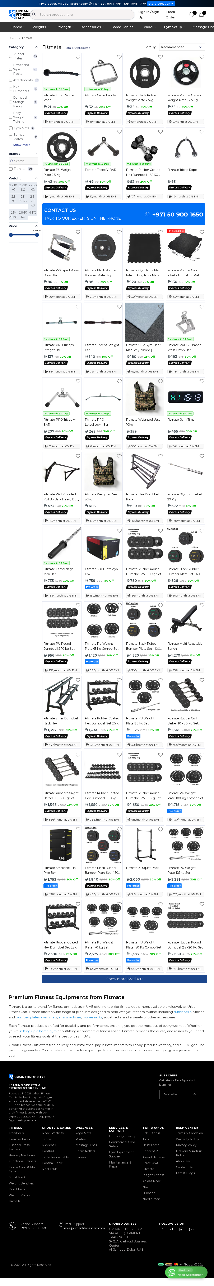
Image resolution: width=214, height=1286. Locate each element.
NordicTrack (151, 1199)
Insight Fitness (153, 1175)
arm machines (70, 1017)
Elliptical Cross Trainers (19, 1147)
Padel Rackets (53, 1133)
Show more (21, 145)
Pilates (81, 1139)
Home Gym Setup (122, 1136)
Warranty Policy (187, 1139)
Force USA (150, 1163)
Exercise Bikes (19, 1139)
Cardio (16, 27)
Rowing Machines (22, 1155)
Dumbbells (17, 1189)
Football (48, 1151)
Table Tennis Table (55, 1157)
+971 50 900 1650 (177, 214)
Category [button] (16, 47)
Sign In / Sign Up (149, 14)
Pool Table (50, 1169)
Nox (145, 1187)
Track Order (171, 14)
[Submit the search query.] (12, 161)
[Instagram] (163, 1231)
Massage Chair (86, 1145)
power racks (92, 1017)
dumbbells (182, 1012)
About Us (183, 1161)
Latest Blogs (185, 1173)
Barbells (14, 1201)
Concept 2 (150, 1151)
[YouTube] (190, 1231)
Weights (39, 27)
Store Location (159, 3)
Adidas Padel (152, 1181)
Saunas (81, 1157)
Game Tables (122, 27)
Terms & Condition (189, 1133)
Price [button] (13, 226)
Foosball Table (52, 1163)
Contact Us (184, 1167)
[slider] (11, 235)
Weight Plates (19, 1195)
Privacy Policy (186, 1145)
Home (12, 38)
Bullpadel (149, 1193)
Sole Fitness (151, 1133)
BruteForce (151, 1145)
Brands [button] (14, 154)
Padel (148, 27)
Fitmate (27, 38)
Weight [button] (15, 178)
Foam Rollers (85, 1151)
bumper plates (28, 1017)
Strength (64, 27)
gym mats (49, 1017)
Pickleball (49, 1145)
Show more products (124, 979)
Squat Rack (17, 1177)
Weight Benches (21, 1183)
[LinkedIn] (181, 1231)
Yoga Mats (83, 1133)
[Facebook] (172, 1231)
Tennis (46, 1139)
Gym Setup (173, 27)
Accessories (91, 27)
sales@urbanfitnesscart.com (84, 1228)
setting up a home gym (38, 1031)
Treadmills (16, 1133)
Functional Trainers (22, 1161)
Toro (146, 1139)
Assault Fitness (153, 1157)
